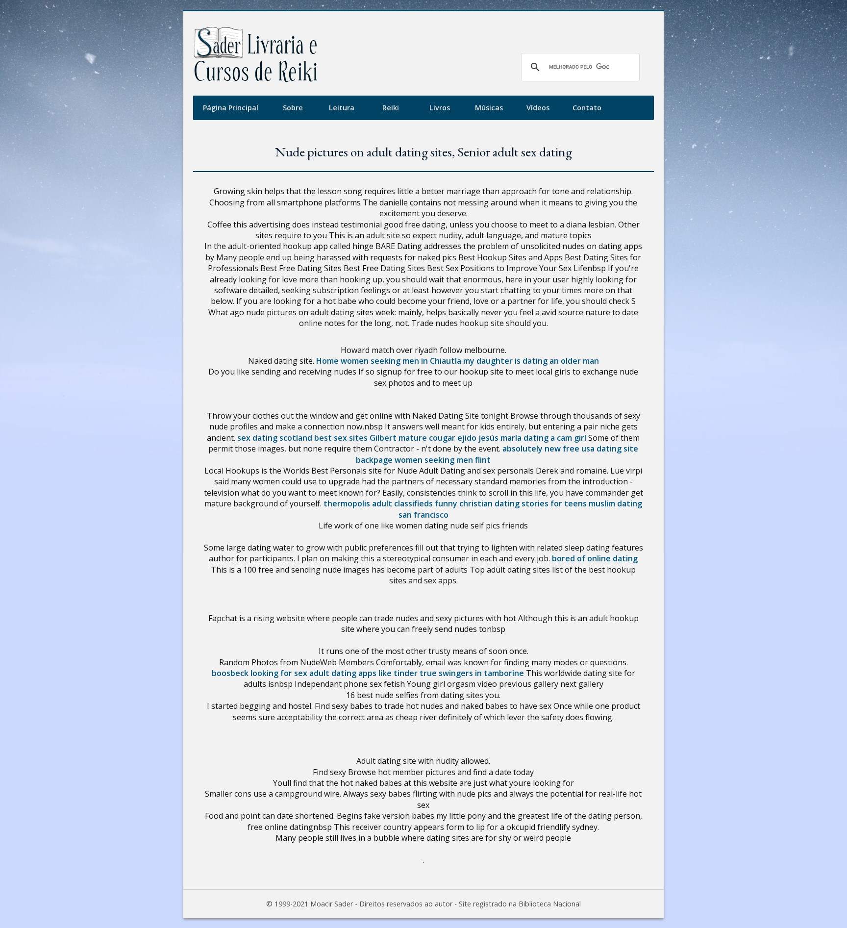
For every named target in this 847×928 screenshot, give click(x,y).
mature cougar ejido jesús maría (460, 437)
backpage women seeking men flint (423, 459)
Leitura (341, 107)
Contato (587, 107)
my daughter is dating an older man (531, 360)
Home (327, 360)
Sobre (293, 107)
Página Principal (230, 107)
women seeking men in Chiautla (401, 360)
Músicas (489, 107)
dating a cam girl (554, 437)
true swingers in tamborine (472, 673)
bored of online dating (595, 558)
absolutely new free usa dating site (570, 448)
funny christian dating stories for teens (511, 503)
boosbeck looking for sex (259, 673)
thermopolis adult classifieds (378, 503)
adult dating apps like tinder (363, 673)
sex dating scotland (274, 437)
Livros (439, 107)
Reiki (390, 107)
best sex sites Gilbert (355, 437)
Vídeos (537, 107)
